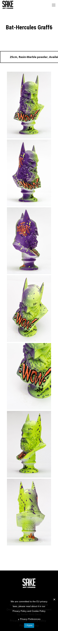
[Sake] (7, 5)
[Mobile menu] (53, 5)
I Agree (29, 625)
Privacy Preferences (30, 619)
